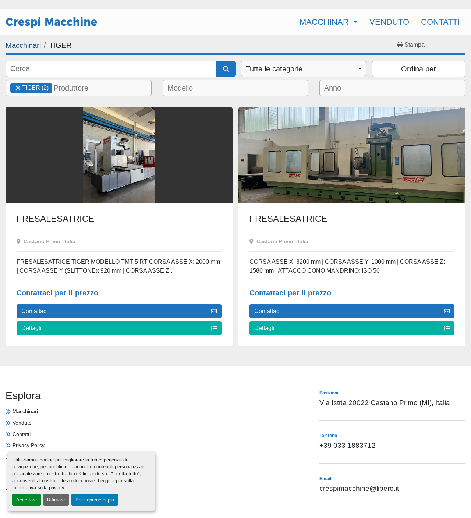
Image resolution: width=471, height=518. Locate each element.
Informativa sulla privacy (38, 487)
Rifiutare (56, 500)
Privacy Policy (29, 445)
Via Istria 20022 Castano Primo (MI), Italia (384, 403)
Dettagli (31, 328)
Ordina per (418, 69)
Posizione (211, 4)
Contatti (440, 21)
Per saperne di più (94, 500)
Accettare (26, 500)
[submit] (226, 69)
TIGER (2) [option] (29, 88)
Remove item (18, 88)
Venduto (389, 21)
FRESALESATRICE (55, 219)
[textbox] (76, 87)
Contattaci (34, 311)
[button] (329, 22)
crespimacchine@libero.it (291, 4)
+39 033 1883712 (378, 4)
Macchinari (325, 21)
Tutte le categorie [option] (274, 69)
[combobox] (303, 69)
